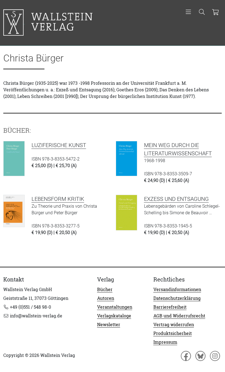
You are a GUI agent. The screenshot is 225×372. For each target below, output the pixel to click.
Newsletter (108, 325)
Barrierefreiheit (170, 307)
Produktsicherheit (172, 333)
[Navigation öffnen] (188, 12)
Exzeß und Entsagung (176, 199)
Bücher (105, 289)
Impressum (165, 342)
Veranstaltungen (114, 307)
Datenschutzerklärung (177, 298)
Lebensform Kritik (58, 199)
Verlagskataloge (114, 316)
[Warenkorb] (215, 12)
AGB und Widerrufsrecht (179, 316)
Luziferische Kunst (59, 145)
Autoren (105, 298)
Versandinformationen (177, 289)
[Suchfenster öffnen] (202, 12)
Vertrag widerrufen (173, 325)
